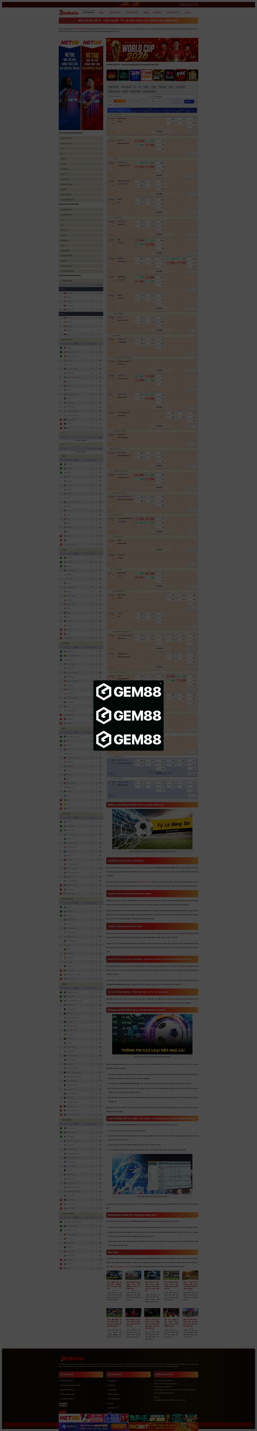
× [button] (160, 683)
